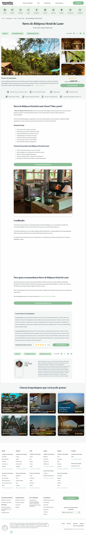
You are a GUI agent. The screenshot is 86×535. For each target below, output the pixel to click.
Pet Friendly (46, 502)
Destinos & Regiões (28, 3)
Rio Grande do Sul (6, 480)
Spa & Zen (45, 504)
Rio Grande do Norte (7, 483)
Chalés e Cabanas (41, 27)
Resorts (12, 12)
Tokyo (31, 456)
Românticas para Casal (33, 33)
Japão (31, 480)
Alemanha (59, 475)
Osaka (31, 464)
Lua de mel (17, 504)
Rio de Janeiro (5, 459)
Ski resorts (36, 12)
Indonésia (32, 478)
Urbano (45, 514)
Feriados (17, 507)
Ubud (31, 466)
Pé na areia (45, 509)
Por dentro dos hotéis (6, 502)
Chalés (28, 12)
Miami (17, 459)
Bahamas (45, 456)
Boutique (53, 12)
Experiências (47, 3)
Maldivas (32, 483)
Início (3, 18)
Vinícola (45, 12)
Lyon (58, 461)
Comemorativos (19, 497)
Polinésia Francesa (75, 466)
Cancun (17, 456)
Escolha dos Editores (7, 497)
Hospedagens (9, 18)
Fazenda (61, 12)
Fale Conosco (71, 498)
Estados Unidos (19, 480)
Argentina (18, 475)
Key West (45, 459)
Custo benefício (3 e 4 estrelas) (6, 509)
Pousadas (20, 12)
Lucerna (59, 466)
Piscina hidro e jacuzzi (17, 33)
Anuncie (82, 523)
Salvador (4, 466)
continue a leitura (39, 85)
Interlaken (59, 459)
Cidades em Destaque (7, 454)
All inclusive (70, 12)
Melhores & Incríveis (6, 500)
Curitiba (4, 461)
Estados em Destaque (7, 473)
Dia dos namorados (19, 502)
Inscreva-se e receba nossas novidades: (71, 508)
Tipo (38, 3)
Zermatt (59, 464)
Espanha (59, 478)
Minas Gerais (21, 18)
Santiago (18, 466)
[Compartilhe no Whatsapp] (77, 33)
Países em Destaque (21, 473)
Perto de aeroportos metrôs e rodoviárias (34, 502)
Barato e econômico (6, 507)
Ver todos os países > (21, 487)
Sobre (63, 523)
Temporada (80, 12)
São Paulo (4, 456)
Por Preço (4, 504)
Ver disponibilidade (72, 85)
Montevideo (19, 464)
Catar (31, 475)
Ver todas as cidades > (7, 468)
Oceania (73, 451)
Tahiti (72, 456)
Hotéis (4, 12)
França (58, 480)
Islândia (59, 483)
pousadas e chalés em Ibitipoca (47, 296)
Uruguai (18, 485)
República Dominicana (48, 475)
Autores (69, 523)
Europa (59, 451)
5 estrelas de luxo (5, 512)
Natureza (5, 33)
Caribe (45, 451)
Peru (17, 483)
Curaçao (45, 473)
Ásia (31, 451)
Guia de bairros (32, 500)
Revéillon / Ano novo (20, 500)
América (18, 451)
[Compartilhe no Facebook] (74, 33)
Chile (17, 478)
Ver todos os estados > (8, 487)
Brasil (15, 18)
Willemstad (46, 464)
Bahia (3, 485)
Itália (58, 485)
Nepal (31, 461)
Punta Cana (46, 461)
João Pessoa (5, 464)
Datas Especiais (59, 3)
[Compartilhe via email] (80, 33)
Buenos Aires (19, 461)
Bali (31, 459)
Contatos (75, 523)
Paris (58, 456)
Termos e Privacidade (78, 525)
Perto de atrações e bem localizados (35, 505)
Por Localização (33, 497)
